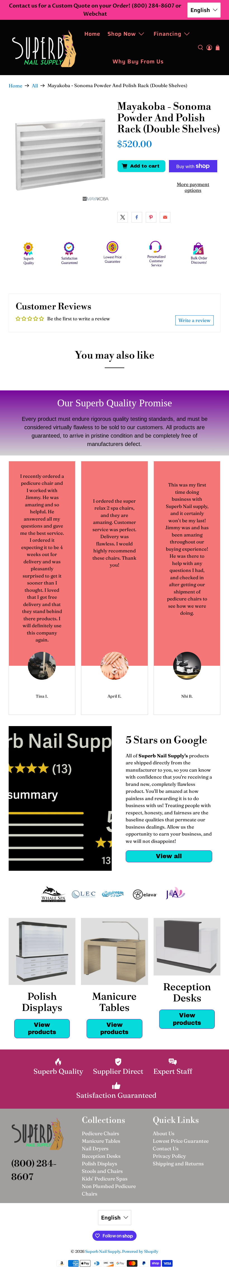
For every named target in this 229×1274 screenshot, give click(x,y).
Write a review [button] (194, 320)
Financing (168, 33)
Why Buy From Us (138, 61)
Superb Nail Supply (102, 1251)
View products (42, 1029)
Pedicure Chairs (100, 1133)
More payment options (193, 187)
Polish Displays (99, 1163)
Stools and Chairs (102, 1171)
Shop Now (122, 33)
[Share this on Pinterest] (151, 217)
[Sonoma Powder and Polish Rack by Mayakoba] (60, 153)
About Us (163, 1133)
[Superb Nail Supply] (44, 47)
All (35, 85)
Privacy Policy (169, 1156)
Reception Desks (101, 1156)
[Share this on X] (122, 217)
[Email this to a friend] (165, 217)
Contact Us (165, 1148)
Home (92, 33)
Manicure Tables (101, 1141)
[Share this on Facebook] (137, 217)
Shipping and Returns (178, 1163)
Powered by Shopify (140, 1251)
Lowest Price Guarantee (181, 1141)
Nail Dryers (95, 1148)
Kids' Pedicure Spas (104, 1178)
